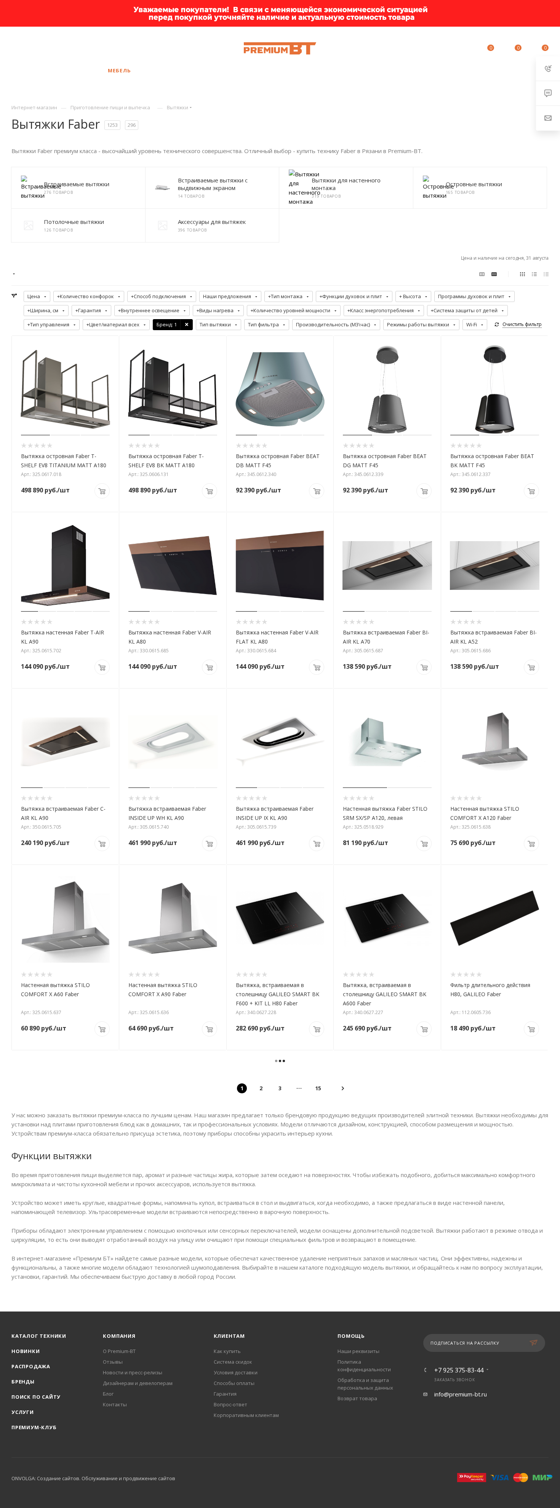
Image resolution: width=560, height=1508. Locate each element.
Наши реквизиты (358, 1351)
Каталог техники (38, 1335)
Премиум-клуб (34, 1427)
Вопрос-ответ (230, 1404)
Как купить (227, 1351)
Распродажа (30, 1366)
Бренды (23, 1381)
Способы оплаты (234, 1383)
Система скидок (233, 1361)
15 (318, 1088)
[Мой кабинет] (456, 49)
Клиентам (229, 1335)
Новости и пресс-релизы (132, 1372)
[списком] (534, 274)
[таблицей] (546, 274)
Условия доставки (236, 1372)
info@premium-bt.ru (460, 1394)
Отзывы (113, 1361)
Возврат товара (357, 1398)
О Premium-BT (119, 1351)
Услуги (22, 1412)
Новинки (25, 1351)
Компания (119, 1335)
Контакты (115, 1404)
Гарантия (225, 1393)
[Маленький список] (482, 274)
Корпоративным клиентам (246, 1415)
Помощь (351, 1335)
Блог (108, 1393)
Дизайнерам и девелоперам (138, 1383)
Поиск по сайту (36, 1396)
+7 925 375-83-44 (69, 48)
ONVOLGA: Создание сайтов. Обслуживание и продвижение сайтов (93, 1478)
